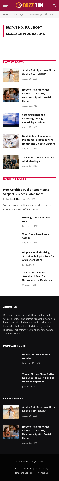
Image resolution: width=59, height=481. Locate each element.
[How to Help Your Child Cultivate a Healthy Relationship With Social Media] (11, 95)
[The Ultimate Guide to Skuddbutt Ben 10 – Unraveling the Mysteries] (11, 277)
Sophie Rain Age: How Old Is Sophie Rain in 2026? (38, 72)
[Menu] (5, 5)
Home (17, 468)
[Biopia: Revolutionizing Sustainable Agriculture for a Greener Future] (11, 257)
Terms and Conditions (24, 472)
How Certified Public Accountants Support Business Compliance (26, 192)
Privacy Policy (41, 468)
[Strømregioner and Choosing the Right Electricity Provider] (11, 120)
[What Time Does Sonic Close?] (11, 239)
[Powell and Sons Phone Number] (11, 359)
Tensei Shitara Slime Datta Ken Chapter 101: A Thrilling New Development (38, 377)
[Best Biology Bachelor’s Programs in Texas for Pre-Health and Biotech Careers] (11, 141)
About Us (28, 468)
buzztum (25, 461)
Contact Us (43, 472)
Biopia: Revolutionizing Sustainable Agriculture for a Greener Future (38, 256)
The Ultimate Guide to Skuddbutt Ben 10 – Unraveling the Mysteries (37, 276)
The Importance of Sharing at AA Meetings (38, 159)
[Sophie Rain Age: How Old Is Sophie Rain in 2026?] (11, 75)
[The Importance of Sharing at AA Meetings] (11, 162)
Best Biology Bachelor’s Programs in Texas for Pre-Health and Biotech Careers (38, 139)
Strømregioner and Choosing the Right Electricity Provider (33, 118)
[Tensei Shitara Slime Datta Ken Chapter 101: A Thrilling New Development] (11, 379)
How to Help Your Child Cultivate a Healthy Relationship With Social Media (36, 95)
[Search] (54, 5)
